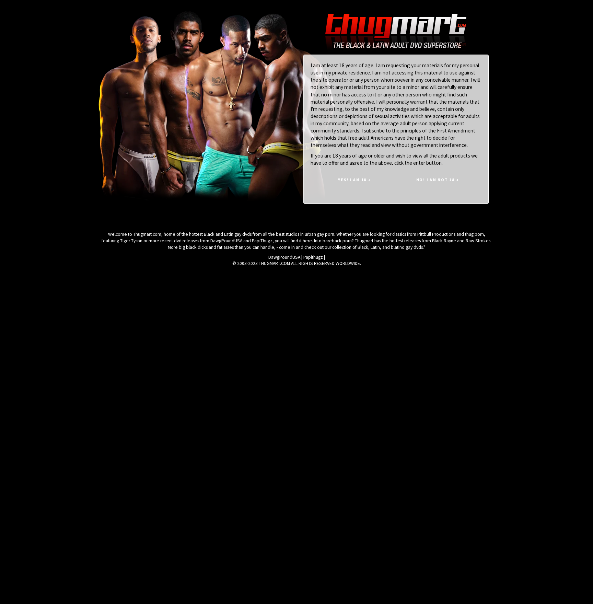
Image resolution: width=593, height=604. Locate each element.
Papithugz (313, 257)
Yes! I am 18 (354, 179)
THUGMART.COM (274, 263)
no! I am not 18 (437, 179)
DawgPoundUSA (284, 257)
